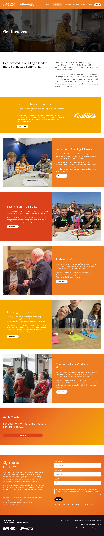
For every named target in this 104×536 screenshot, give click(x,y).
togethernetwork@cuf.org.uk (11, 504)
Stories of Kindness (79, 5)
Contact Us (23, 435)
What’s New (67, 5)
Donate (97, 5)
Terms (91, 504)
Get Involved (57, 5)
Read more (22, 126)
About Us (48, 5)
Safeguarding (96, 528)
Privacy (86, 504)
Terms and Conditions (83, 528)
